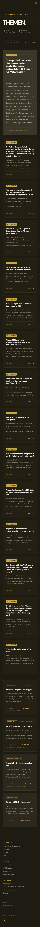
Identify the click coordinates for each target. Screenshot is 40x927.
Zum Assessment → (27, 820)
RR (4, 3)
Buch (4, 856)
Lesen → (9, 78)
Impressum (6, 902)
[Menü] (35, 3)
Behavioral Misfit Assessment (13, 887)
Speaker (5, 852)
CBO (25, 42)
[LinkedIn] (4, 920)
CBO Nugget (7, 868)
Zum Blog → (29, 784)
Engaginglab (7, 884)
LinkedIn (5, 893)
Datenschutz (7, 905)
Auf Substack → (28, 708)
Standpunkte (11, 42)
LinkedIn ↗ (24, 130)
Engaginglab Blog (9, 874)
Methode (6, 849)
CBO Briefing (7, 871)
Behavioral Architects (10, 890)
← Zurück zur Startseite (11, 846)
